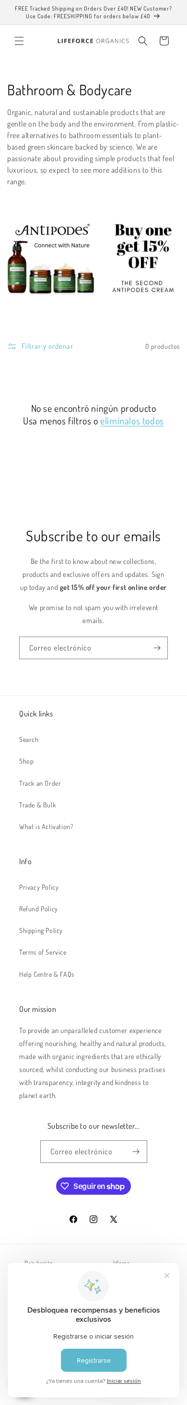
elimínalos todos (132, 420)
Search (29, 739)
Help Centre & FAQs (46, 974)
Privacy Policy (38, 887)
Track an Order (40, 783)
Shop (26, 761)
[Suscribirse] (156, 648)
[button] (19, 40)
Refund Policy (38, 909)
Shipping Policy (41, 930)
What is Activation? (46, 826)
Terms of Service (43, 952)
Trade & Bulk (37, 805)
